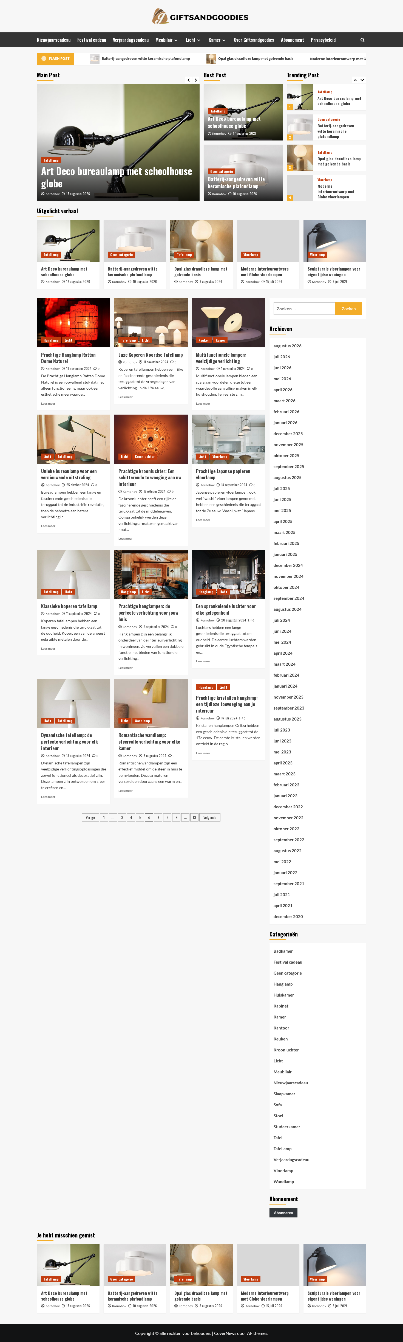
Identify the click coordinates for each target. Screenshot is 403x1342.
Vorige (90, 817)
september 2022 (289, 839)
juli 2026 (282, 356)
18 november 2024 (79, 368)
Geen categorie (221, 171)
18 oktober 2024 (155, 491)
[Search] (362, 40)
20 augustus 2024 (233, 620)
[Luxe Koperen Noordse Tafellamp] (151, 322)
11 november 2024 (156, 361)
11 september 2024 (79, 613)
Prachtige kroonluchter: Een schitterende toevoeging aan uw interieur (149, 478)
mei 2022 (282, 861)
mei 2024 (282, 642)
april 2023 (283, 762)
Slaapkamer (284, 1093)
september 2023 (289, 707)
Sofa (278, 1104)
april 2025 (283, 521)
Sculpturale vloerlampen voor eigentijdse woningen (338, 191)
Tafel (278, 1137)
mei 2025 (282, 510)
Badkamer (283, 951)
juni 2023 (282, 740)
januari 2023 (285, 795)
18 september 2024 (234, 484)
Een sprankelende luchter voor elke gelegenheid (226, 609)
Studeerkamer (287, 1126)
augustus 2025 (288, 477)
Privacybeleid (323, 39)
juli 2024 (282, 620)
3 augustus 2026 (211, 281)
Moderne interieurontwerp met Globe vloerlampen (314, 59)
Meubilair (164, 39)
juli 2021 (282, 894)
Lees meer (48, 403)
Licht (190, 39)
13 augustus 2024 (78, 755)
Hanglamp (51, 340)
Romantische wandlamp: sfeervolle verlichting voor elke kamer (149, 742)
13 (194, 817)
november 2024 (288, 576)
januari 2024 (285, 685)
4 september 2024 (156, 626)
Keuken (203, 340)
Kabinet (281, 1005)
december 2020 (288, 916)
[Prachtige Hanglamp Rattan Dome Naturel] (73, 322)
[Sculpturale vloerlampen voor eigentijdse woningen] (300, 188)
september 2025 (289, 466)
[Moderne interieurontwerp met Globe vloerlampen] (300, 158)
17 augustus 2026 (78, 193)
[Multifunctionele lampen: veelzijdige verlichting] (228, 322)
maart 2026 (285, 400)
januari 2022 (285, 872)
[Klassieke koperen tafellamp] (73, 574)
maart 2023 (285, 773)
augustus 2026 (288, 345)
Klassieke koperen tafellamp (69, 606)
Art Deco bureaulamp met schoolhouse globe (116, 177)
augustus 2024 (288, 609)
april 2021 (283, 905)
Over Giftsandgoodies (254, 39)
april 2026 (283, 389)
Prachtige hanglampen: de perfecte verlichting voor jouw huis (148, 613)
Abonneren (283, 1212)
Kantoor (281, 1027)
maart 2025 (285, 532)
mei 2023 (282, 751)
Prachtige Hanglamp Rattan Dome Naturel (68, 358)
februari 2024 (286, 675)
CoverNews (225, 1333)
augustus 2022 (288, 850)
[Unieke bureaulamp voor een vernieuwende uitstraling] (73, 439)
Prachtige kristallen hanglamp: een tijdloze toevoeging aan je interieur (227, 704)
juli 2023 (282, 729)
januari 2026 (285, 422)
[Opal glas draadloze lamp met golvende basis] (300, 127)
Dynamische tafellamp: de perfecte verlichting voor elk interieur (69, 742)
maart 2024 (285, 664)
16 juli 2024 (229, 718)
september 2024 (289, 598)
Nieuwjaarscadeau (53, 39)
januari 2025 (285, 554)
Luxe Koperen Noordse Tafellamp (150, 354)
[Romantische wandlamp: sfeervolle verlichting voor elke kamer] (151, 703)
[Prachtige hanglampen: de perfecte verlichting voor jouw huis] (151, 574)
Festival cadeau (91, 39)
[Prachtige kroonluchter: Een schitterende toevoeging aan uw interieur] (151, 439)
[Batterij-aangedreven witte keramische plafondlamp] (300, 97)
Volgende (209, 817)
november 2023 (288, 696)
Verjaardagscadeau (131, 39)
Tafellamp (51, 160)
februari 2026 (286, 411)
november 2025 (288, 444)
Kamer (215, 39)
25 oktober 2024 (77, 484)
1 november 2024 (233, 368)
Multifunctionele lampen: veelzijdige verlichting (221, 358)
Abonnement (292, 39)
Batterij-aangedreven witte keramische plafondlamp (107, 58)
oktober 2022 (286, 828)
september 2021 (289, 883)
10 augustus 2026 (245, 193)
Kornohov (53, 194)
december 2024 (288, 565)
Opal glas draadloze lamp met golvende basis (217, 58)
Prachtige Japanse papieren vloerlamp (223, 474)
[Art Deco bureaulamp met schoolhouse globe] (118, 142)
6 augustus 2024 (155, 755)
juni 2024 (282, 631)
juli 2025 (282, 488)
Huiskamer (284, 994)
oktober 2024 (286, 587)
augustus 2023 (288, 718)
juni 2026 (282, 367)
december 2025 (288, 433)
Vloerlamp (324, 149)
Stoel (278, 1115)
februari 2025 (286, 543)
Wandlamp (142, 720)
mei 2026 (282, 378)
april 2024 (283, 653)
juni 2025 (282, 499)
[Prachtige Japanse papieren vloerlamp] (228, 439)
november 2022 (288, 817)
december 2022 (288, 806)
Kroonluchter (145, 456)
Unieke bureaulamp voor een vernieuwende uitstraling (69, 474)
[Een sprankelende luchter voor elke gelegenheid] (228, 574)
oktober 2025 (286, 455)
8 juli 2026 (340, 281)
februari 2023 (286, 784)
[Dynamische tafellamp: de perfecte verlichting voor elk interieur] (73, 703)
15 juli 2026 (274, 281)
